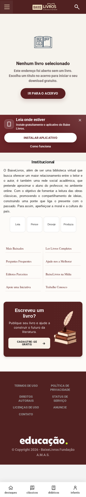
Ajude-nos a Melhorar (59, 261)
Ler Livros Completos (59, 248)
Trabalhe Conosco (56, 287)
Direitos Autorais (26, 398)
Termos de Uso (26, 385)
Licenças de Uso (26, 407)
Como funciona (40, 146)
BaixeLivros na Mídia (58, 274)
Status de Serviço (60, 398)
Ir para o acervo (43, 93)
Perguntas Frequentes (19, 261)
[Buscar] (77, 7)
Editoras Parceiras (17, 274)
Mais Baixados (15, 248)
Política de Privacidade (60, 388)
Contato (26, 414)
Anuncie (60, 407)
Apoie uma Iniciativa (18, 287)
